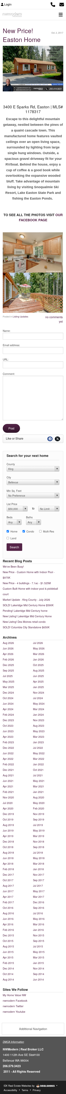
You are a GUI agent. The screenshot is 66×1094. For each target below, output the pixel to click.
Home (13, 531)
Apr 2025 (38, 681)
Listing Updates (20, 316)
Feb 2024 (8, 714)
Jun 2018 (8, 858)
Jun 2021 (8, 781)
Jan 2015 (38, 963)
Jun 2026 (8, 648)
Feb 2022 (8, 764)
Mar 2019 (38, 836)
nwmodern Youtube (14, 1011)
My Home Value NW (14, 995)
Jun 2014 (38, 979)
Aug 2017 (8, 885)
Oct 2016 (8, 908)
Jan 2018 (38, 869)
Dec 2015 (8, 935)
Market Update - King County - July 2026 (26, 599)
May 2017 (39, 891)
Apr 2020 (8, 808)
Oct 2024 (8, 698)
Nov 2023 (38, 720)
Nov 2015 (38, 935)
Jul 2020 (8, 803)
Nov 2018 (38, 841)
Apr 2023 (8, 736)
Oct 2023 (8, 725)
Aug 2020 (38, 797)
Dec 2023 (8, 720)
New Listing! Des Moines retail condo (24, 622)
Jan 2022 (38, 764)
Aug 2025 (38, 670)
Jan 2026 (38, 659)
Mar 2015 (38, 957)
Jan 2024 (38, 714)
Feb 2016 (8, 930)
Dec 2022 (8, 748)
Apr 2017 (8, 896)
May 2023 (39, 731)
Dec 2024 (8, 692)
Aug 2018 (8, 852)
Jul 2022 (38, 748)
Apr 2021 (8, 786)
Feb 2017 (8, 902)
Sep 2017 (38, 880)
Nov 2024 (38, 692)
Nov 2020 (8, 797)
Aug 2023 (38, 725)
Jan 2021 (38, 792)
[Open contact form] (61, 4)
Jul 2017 (38, 885)
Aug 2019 (8, 825)
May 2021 (39, 781)
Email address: (11, 345)
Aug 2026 (8, 643)
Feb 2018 (8, 869)
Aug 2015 (8, 946)
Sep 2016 (38, 908)
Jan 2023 (38, 742)
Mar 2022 (38, 759)
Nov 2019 (38, 814)
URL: (6, 359)
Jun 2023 (8, 731)
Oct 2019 (8, 819)
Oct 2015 (8, 941)
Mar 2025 (8, 687)
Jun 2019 (8, 830)
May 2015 (39, 952)
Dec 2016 (38, 902)
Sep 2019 (38, 819)
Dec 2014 (8, 968)
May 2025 (8, 681)
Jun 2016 (8, 919)
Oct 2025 (38, 665)
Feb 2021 (8, 792)
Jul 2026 (38, 643)
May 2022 (39, 753)
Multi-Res (48, 531)
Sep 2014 (38, 974)
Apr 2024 (8, 709)
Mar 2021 (38, 786)
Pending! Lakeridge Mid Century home (25, 610)
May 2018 (39, 858)
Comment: (9, 374)
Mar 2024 (38, 709)
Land (13, 538)
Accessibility (10, 1090)
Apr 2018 (8, 863)
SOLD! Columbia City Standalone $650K (26, 627)
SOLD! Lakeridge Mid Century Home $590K (28, 605)
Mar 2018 (38, 863)
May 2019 (39, 830)
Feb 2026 (8, 659)
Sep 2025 (8, 670)
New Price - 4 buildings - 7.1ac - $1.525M (27, 583)
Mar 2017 (38, 896)
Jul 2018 (38, 852)
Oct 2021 (38, 770)
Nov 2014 (38, 968)
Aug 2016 (8, 913)
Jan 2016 (38, 930)
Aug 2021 (8, 775)
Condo (30, 531)
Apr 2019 (8, 836)
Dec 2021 (8, 770)
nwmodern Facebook (15, 1000)
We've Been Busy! (13, 566)
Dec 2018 (8, 841)
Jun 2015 (8, 952)
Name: (6, 331)
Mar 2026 (38, 654)
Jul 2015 (38, 946)
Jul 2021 (38, 775)
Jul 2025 (8, 676)
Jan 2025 (38, 687)
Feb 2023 (8, 742)
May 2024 (39, 703)
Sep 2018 (38, 847)
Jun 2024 (8, 703)
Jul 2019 (38, 825)
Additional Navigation (33, 1029)
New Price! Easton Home (22, 35)
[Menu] (60, 14)
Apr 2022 (8, 759)
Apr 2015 (8, 957)
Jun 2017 (8, 891)
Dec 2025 (8, 665)
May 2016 (39, 919)
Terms (25, 1090)
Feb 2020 (38, 808)
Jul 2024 (38, 698)
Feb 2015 (8, 963)
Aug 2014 (8, 979)
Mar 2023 (38, 736)
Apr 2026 (8, 654)
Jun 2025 (38, 676)
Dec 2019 (8, 814)
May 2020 (39, 803)
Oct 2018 (8, 847)
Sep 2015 (38, 941)
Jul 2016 (38, 913)
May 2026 (39, 648)
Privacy (37, 1090)
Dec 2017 (8, 874)
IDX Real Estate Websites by (19, 1085)
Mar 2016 (38, 924)
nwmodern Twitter (13, 1006)
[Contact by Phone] (53, 4)
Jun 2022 (8, 753)
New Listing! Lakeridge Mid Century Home (27, 616)
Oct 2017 (8, 880)
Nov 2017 (38, 874)
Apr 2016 (8, 924)
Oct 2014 (8, 974)
